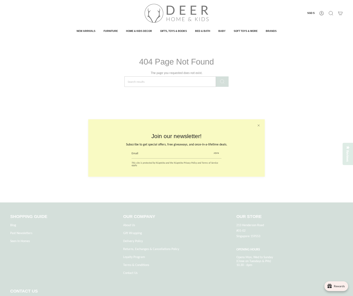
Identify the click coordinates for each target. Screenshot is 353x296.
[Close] (259, 125)
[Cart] (340, 13)
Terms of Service (210, 162)
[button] (331, 13)
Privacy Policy (190, 162)
